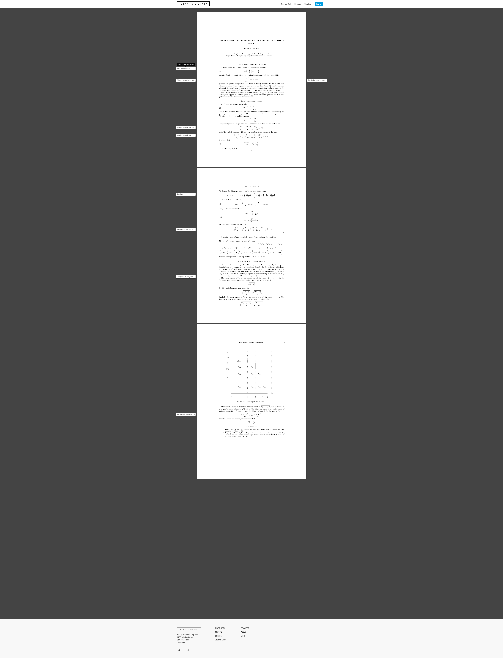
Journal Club (286, 4)
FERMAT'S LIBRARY (193, 4)
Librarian (297, 4)
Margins (307, 4)
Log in (318, 4)
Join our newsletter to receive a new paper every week (470, 635)
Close (479, 647)
